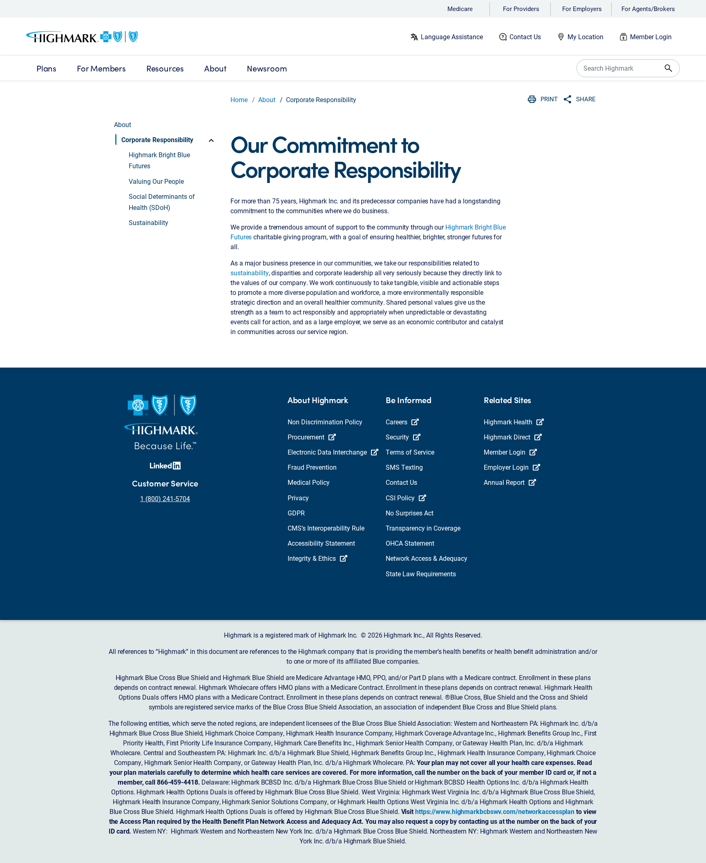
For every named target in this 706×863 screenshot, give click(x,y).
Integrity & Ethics (312, 558)
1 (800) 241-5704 (165, 498)
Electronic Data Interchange (327, 452)
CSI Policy (400, 497)
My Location (585, 36)
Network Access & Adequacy (426, 558)
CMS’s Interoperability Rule (326, 528)
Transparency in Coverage (423, 528)
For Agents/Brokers (648, 8)
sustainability (249, 272)
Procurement (306, 437)
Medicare (460, 8)
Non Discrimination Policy (325, 421)
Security (397, 437)
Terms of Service (410, 452)
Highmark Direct (507, 437)
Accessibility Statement (321, 543)
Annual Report (504, 482)
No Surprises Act (409, 512)
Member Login (651, 36)
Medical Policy (309, 482)
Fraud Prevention (312, 467)
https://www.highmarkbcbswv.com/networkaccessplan (494, 811)
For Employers (582, 8)
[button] (165, 139)
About (266, 99)
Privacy (298, 497)
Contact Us (525, 36)
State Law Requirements (421, 573)
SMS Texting (404, 467)
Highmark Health (508, 421)
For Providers (521, 8)
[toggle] (211, 139)
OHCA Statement (410, 543)
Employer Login (506, 467)
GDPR (296, 512)
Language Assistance (452, 36)
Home (239, 99)
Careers (396, 421)
